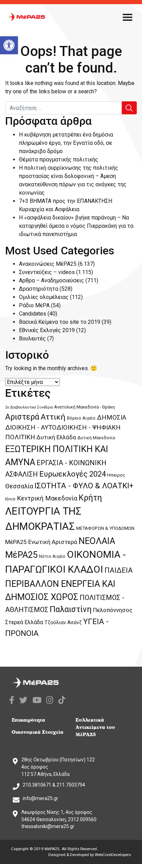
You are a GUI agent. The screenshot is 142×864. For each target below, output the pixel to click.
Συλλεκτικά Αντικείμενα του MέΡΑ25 (95, 727)
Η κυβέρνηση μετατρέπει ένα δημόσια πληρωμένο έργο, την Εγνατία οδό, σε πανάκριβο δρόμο (66, 142)
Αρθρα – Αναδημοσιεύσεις (51, 280)
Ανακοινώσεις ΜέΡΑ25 (48, 264)
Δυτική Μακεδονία (96, 437)
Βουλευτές (32, 338)
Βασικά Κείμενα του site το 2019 (59, 322)
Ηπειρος (116, 475)
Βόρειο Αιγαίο (81, 418)
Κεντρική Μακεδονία (47, 498)
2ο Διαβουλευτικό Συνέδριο (29, 407)
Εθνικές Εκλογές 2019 (47, 330)
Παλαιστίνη (71, 609)
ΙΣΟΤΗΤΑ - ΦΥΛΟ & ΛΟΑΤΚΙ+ (83, 485)
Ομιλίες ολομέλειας (44, 297)
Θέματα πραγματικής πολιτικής (58, 159)
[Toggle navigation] (127, 17)
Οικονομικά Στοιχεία (37, 732)
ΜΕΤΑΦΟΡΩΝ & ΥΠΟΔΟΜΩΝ (105, 528)
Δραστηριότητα (38, 288)
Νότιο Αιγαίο (52, 556)
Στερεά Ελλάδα (24, 622)
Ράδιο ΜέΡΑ (34, 305)
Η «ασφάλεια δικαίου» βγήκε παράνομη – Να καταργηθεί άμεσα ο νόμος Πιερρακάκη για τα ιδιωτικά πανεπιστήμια (76, 225)
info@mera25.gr (40, 798)
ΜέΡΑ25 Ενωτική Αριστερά (41, 541)
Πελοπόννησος (112, 610)
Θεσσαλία (19, 486)
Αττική (53, 417)
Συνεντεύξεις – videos (47, 272)
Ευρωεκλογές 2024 (72, 474)
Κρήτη (90, 498)
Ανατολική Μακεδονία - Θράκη (84, 407)
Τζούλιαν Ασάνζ (63, 622)
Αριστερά (22, 417)
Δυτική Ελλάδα (56, 437)
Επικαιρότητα (28, 720)
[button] (9, 45)
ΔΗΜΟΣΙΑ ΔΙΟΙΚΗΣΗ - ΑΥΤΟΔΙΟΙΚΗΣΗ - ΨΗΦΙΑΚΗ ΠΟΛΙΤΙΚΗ (65, 427)
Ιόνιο (10, 498)
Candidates (32, 313)
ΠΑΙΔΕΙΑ (118, 570)
